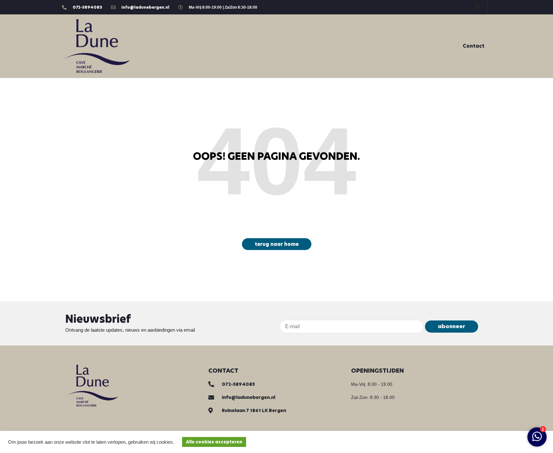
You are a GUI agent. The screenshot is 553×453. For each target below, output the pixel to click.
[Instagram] (477, 7)
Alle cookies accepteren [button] (214, 442)
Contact (474, 46)
